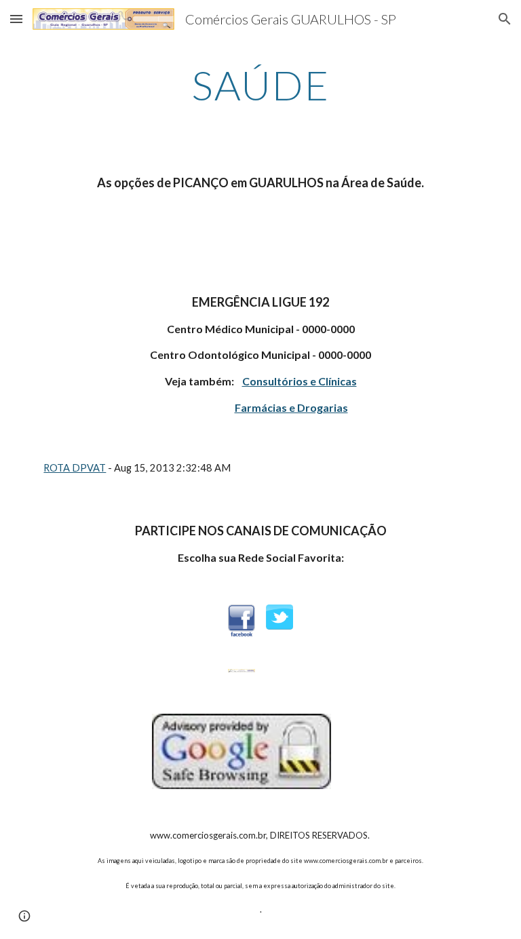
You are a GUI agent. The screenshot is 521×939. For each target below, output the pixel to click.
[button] (16, 18)
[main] (260, 85)
